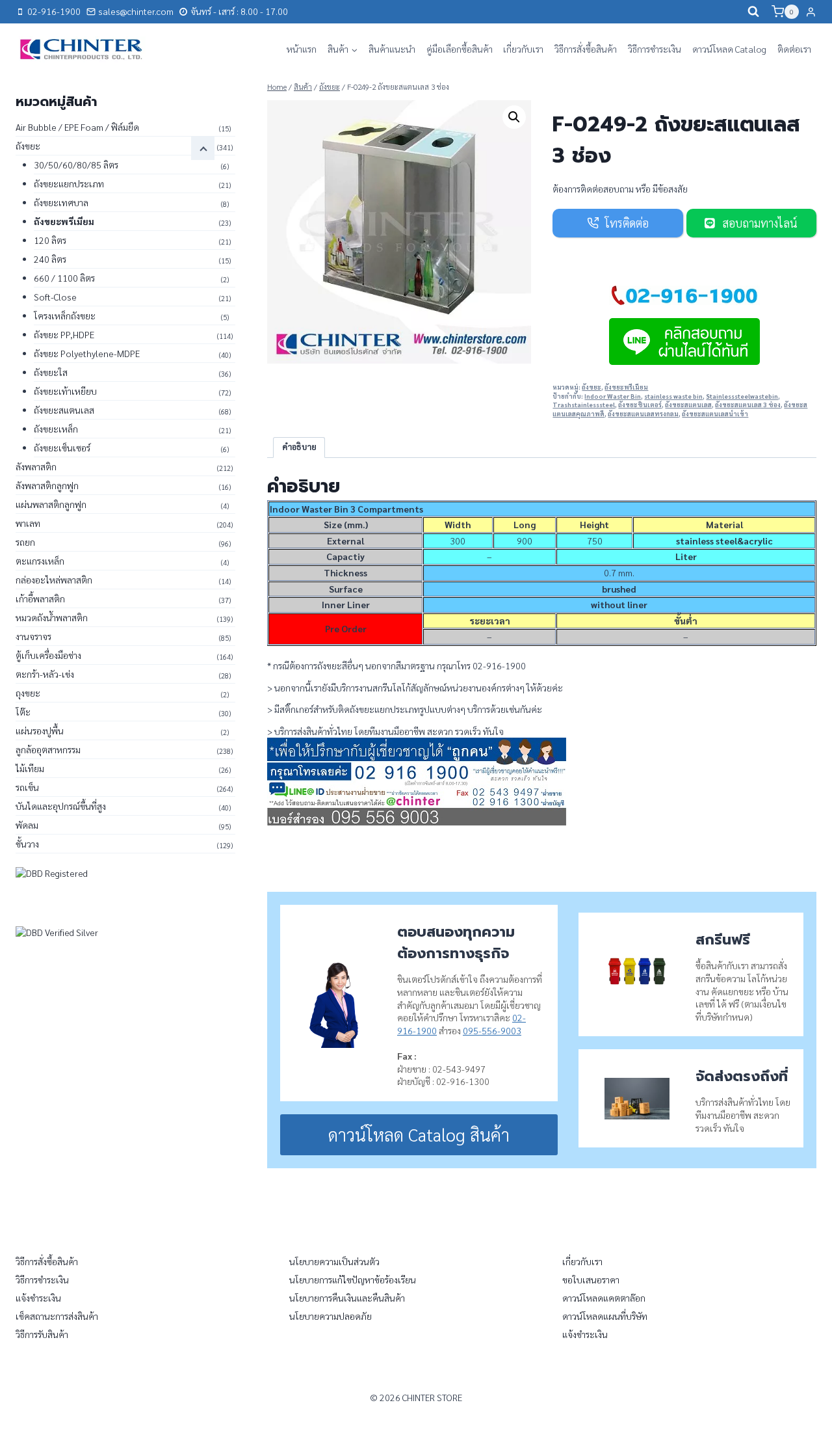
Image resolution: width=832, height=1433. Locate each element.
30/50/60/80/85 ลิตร (76, 164)
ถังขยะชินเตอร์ (640, 404)
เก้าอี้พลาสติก (40, 598)
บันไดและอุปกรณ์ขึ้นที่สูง (61, 806)
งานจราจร (33, 636)
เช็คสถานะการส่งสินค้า (57, 1316)
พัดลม (27, 825)
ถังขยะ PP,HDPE (64, 334)
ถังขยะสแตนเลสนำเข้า (715, 414)
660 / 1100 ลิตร (64, 278)
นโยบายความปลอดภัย (330, 1316)
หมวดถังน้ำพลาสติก (52, 617)
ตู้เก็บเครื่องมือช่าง (48, 655)
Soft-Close (55, 296)
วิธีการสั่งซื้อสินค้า (585, 49)
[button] (514, 117)
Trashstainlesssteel (583, 404)
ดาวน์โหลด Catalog (729, 49)
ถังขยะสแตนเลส (688, 404)
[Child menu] (202, 148)
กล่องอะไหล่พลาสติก (54, 579)
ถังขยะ (591, 387)
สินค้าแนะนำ (392, 49)
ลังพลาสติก (36, 466)
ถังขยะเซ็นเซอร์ (62, 447)
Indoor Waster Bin (612, 396)
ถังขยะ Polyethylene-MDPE (87, 353)
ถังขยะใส (51, 372)
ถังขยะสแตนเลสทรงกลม (643, 414)
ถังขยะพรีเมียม (626, 387)
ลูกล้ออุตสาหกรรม (48, 749)
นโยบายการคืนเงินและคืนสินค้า (347, 1298)
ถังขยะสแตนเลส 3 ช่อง (748, 404)
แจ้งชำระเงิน (38, 1298)
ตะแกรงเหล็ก (40, 561)
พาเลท (28, 523)
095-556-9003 (492, 1030)
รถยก (25, 542)
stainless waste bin (673, 396)
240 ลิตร (50, 259)
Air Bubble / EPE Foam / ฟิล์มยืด (77, 127)
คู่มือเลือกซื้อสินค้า (459, 49)
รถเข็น (27, 787)
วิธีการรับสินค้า (42, 1334)
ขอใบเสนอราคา (590, 1279)
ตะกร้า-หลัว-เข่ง (45, 674)
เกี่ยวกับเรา (523, 49)
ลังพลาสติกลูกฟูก (47, 485)
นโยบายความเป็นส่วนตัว (334, 1261)
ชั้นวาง (27, 844)
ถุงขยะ (28, 693)
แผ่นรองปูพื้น (40, 730)
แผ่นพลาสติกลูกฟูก (51, 504)
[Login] (810, 12)
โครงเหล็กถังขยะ (65, 315)
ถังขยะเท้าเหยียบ (65, 391)
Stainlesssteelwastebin (742, 396)
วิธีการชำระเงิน (654, 49)
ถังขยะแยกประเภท (69, 183)
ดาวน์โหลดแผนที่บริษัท (604, 1316)
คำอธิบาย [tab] (299, 447)
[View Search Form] (753, 11)
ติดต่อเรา (794, 49)
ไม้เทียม (30, 768)
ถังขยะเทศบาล (61, 202)
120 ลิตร (50, 240)
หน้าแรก (302, 49)
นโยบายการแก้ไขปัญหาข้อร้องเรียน (352, 1279)
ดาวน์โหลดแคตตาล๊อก (603, 1298)
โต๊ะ (23, 711)
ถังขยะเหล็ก (56, 429)
